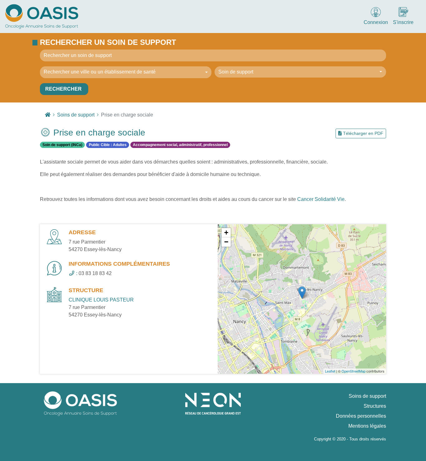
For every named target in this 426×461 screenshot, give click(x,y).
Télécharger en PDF (362, 133)
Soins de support (367, 396)
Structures (375, 406)
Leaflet (330, 370)
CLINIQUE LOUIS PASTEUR (101, 299)
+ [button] (226, 232)
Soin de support (235, 71)
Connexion (376, 22)
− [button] (226, 242)
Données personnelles (361, 416)
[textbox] (124, 72)
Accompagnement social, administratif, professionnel (180, 145)
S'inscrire (403, 22)
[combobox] (125, 72)
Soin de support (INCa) (62, 145)
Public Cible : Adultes (108, 145)
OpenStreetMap (353, 370)
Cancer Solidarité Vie (321, 199)
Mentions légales (367, 426)
